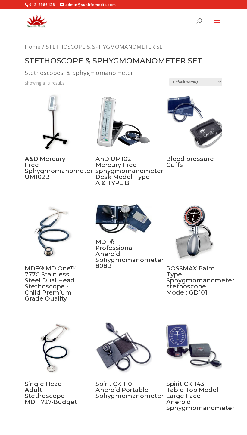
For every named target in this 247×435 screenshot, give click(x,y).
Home (33, 46)
